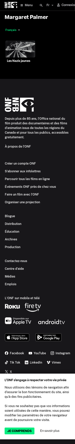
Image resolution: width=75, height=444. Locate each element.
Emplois (10, 284)
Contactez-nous (16, 261)
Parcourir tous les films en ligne (27, 179)
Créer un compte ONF (20, 163)
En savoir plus (49, 431)
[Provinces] (19, 30)
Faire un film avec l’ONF (22, 194)
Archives (11, 239)
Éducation (12, 231)
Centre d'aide (14, 269)
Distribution (13, 224)
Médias (10, 276)
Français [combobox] (10, 30)
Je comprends (19, 431)
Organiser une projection (22, 202)
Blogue (10, 216)
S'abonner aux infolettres (23, 171)
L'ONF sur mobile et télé (22, 298)
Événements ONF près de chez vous (30, 187)
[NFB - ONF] (11, 5)
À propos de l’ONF (18, 146)
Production (12, 247)
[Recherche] (41, 5)
